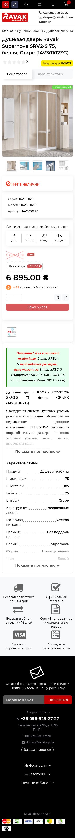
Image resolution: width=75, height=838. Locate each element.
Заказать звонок (37, 750)
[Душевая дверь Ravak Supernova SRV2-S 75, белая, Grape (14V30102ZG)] (37, 121)
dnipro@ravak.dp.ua (39, 742)
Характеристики (51, 74)
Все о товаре (17, 74)
